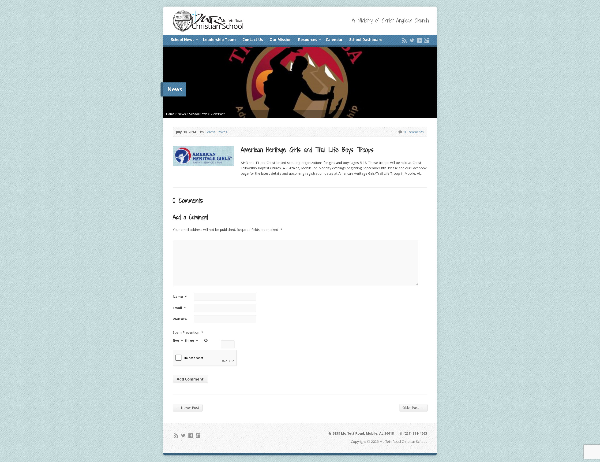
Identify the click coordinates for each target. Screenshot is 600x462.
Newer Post (187, 407)
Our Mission (281, 39)
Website (180, 319)
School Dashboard (365, 39)
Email (179, 308)
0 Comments (400, 132)
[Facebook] (419, 40)
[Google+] (426, 40)
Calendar (334, 39)
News (182, 114)
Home (170, 114)
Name (180, 296)
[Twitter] (411, 40)
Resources (307, 39)
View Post (218, 114)
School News (182, 39)
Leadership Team (219, 39)
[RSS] (404, 40)
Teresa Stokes (216, 132)
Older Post (413, 407)
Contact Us (252, 39)
